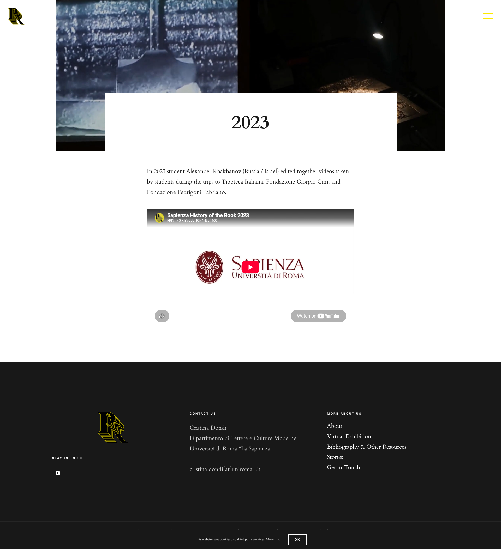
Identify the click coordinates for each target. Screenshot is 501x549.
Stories (335, 457)
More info (273, 539)
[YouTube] (58, 473)
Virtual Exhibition (349, 436)
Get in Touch (343, 467)
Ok (297, 539)
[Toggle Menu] (488, 16)
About (334, 426)
